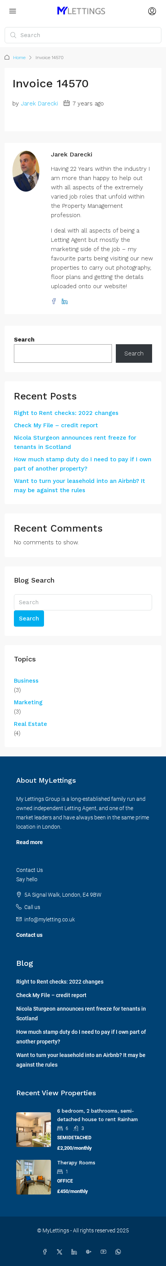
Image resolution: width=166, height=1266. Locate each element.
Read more (29, 842)
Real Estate (30, 724)
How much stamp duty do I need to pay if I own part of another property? (82, 464)
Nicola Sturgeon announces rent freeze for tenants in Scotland (75, 442)
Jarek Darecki (39, 103)
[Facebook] (46, 1252)
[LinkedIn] (75, 1252)
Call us (32, 907)
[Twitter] (61, 1252)
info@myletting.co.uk (49, 919)
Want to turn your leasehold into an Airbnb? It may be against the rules (79, 486)
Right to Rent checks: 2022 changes (66, 413)
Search (24, 339)
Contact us (29, 935)
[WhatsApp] (119, 1252)
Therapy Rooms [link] (76, 1163)
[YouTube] (105, 1252)
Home (19, 57)
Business (26, 680)
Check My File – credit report (56, 425)
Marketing (28, 702)
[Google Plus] (90, 1252)
